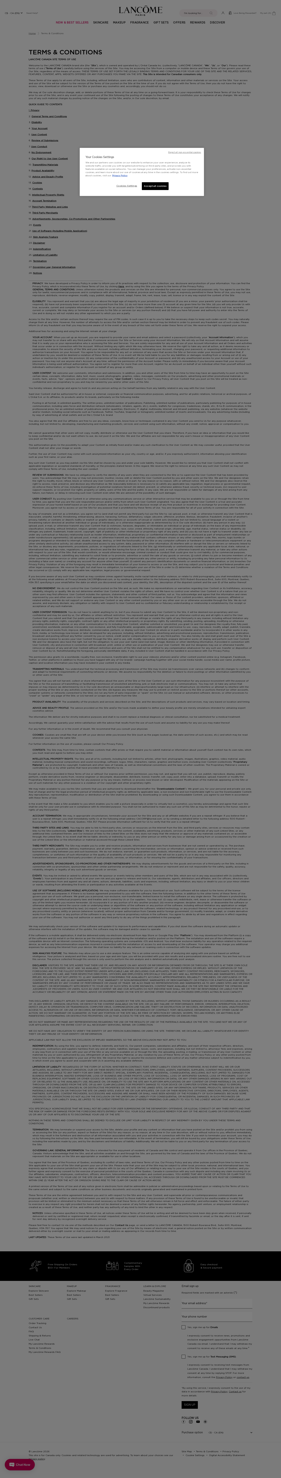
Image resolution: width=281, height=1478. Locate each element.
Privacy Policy (120, 176)
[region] (142, 172)
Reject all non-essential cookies (184, 152)
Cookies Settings (126, 186)
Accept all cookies (155, 186)
